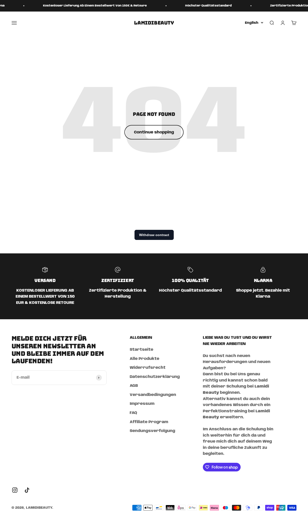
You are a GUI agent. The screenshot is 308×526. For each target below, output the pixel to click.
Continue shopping (154, 132)
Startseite (141, 350)
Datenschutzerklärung (155, 377)
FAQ (133, 413)
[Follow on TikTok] (27, 490)
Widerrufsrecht (148, 368)
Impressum (142, 404)
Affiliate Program (149, 422)
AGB (134, 386)
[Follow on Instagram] (15, 490)
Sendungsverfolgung (152, 431)
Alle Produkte (144, 359)
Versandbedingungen (153, 395)
